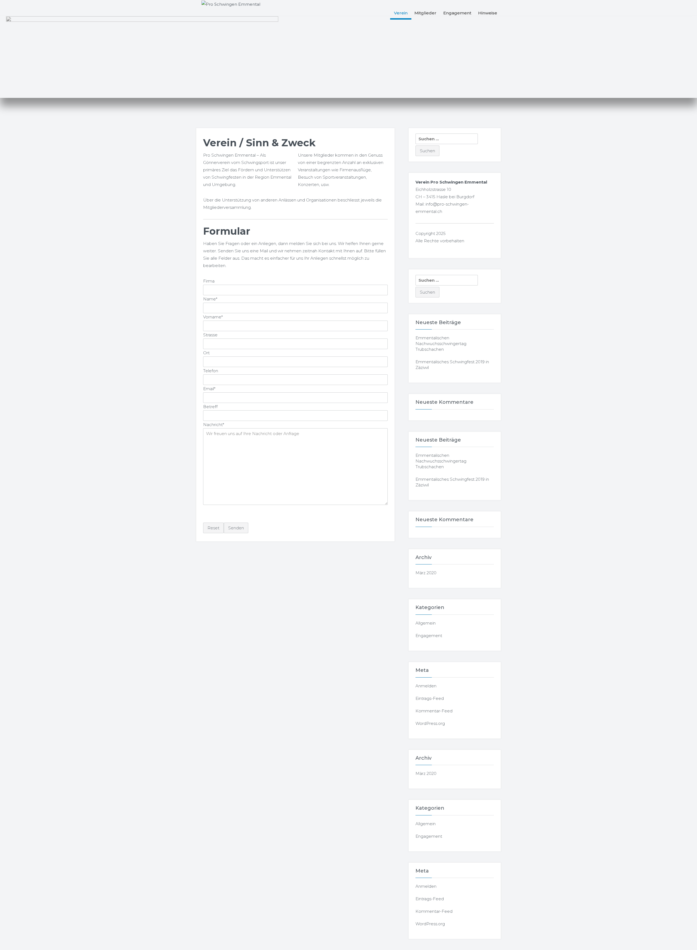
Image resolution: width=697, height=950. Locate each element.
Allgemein (425, 623)
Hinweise (487, 12)
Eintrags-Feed (429, 698)
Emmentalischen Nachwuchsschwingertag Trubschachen (440, 343)
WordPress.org (430, 723)
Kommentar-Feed (434, 710)
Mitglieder (425, 12)
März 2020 (425, 572)
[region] (348, 57)
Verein (401, 12)
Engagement (457, 12)
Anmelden (425, 685)
